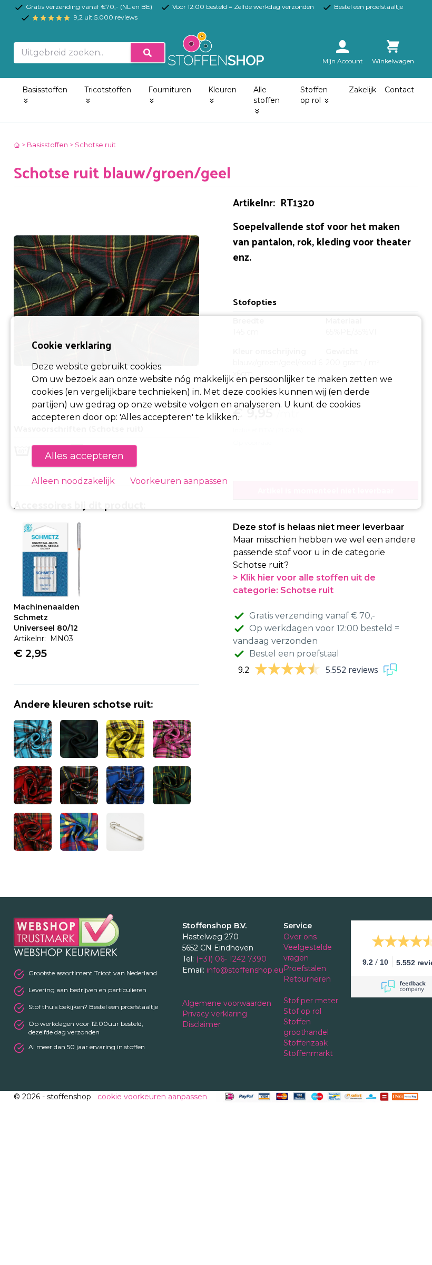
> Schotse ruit (93, 144)
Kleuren (222, 89)
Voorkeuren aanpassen (179, 481)
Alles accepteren (84, 456)
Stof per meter (311, 1000)
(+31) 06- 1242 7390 (231, 959)
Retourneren (307, 979)
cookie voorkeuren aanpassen (152, 1096)
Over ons (300, 936)
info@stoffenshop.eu (245, 970)
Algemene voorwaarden (227, 1003)
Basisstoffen (44, 89)
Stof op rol (303, 1011)
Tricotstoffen (107, 89)
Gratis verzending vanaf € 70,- (312, 616)
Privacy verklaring (215, 1014)
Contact (399, 89)
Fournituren (169, 89)
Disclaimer (202, 1024)
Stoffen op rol (314, 95)
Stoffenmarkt (308, 1053)
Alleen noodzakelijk (73, 481)
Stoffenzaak (306, 1043)
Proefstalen (304, 968)
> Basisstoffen (45, 144)
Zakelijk (362, 89)
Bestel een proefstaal (294, 654)
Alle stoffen (266, 95)
